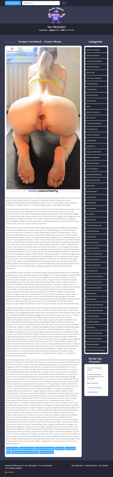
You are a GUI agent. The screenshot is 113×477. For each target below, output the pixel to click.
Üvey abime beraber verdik (94, 369)
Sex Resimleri (91, 220)
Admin (51, 30)
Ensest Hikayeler (92, 84)
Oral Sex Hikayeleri (93, 157)
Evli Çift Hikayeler (92, 95)
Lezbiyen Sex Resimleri (94, 254)
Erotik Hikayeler (91, 89)
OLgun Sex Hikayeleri (93, 152)
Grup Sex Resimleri (93, 248)
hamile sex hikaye (27, 448)
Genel (88, 106)
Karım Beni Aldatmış (94, 388)
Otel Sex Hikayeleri (92, 163)
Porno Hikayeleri (92, 169)
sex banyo (60, 448)
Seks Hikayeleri (91, 191)
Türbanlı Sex (90, 327)
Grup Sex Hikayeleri (93, 112)
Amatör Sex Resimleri (94, 225)
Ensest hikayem (92, 392)
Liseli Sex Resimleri (92, 259)
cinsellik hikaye (12, 448)
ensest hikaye (91, 465)
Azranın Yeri (90, 72)
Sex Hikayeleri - (78, 465)
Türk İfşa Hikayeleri (92, 344)
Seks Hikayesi (91, 197)
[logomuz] (56, 15)
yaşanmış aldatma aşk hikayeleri (25, 452)
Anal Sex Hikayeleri (93, 67)
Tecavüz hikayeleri (92, 316)
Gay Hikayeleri (91, 101)
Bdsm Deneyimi (92, 383)
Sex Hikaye (103, 465)
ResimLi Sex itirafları (93, 180)
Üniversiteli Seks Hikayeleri (95, 350)
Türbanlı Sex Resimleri (94, 288)
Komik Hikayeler (92, 129)
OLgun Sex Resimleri (93, 265)
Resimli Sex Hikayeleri (94, 174)
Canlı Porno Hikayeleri (94, 78)
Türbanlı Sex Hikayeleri (94, 333)
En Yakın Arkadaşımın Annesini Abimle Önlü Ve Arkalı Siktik (96, 377)
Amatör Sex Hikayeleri (94, 61)
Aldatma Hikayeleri (93, 50)
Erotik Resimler (91, 237)
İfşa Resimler (90, 118)
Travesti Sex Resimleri (94, 282)
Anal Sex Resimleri (92, 231)
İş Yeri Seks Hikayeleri (93, 123)
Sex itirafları (90, 214)
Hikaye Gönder (13, 3)
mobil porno (90, 146)
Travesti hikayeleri (92, 322)
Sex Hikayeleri (91, 203)
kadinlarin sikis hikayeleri (44, 448)
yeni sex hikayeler (47, 452)
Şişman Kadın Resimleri (94, 276)
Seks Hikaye (90, 186)
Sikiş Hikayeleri (91, 293)
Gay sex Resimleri (92, 242)
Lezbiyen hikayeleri (93, 135)
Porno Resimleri (92, 271)
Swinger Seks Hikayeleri (94, 305)
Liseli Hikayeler (91, 140)
